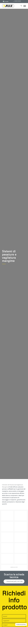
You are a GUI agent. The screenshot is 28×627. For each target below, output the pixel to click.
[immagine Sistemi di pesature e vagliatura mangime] (8, 516)
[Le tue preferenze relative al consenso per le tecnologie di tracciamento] (21, 624)
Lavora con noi (17, 1)
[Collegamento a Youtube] (23, 1)
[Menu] (24, 6)
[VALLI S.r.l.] (11, 6)
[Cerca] (20, 6)
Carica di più (14, 567)
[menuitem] (20, 6)
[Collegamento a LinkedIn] (25, 1)
